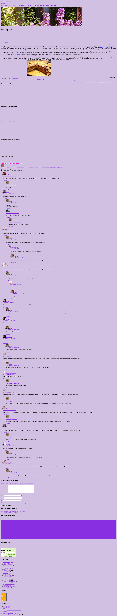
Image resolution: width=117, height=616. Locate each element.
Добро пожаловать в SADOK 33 (13, 610)
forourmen (8, 337)
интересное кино (7, 570)
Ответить (5, 180)
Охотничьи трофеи (7, 576)
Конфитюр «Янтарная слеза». (75, 80)
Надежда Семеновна (11, 373)
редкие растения (7, 582)
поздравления (6, 577)
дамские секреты (7, 564)
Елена (7, 408)
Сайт (2, 500)
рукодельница (6, 585)
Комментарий (4, 493)
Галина (8, 444)
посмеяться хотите (7, 579)
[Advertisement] (58, 94)
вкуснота (52, 167)
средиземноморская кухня (9, 586)
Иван (7, 192)
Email (2, 497)
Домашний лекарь (7, 565)
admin (8, 167)
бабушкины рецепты (33, 167)
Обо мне (5, 608)
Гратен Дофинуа (40, 79)
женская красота (7, 566)
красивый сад (6, 571)
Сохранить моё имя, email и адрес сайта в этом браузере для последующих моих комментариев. (24, 503)
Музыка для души (7, 575)
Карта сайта (6, 607)
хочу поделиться (58, 167)
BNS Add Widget (12, 614)
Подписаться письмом (8, 556)
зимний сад (6, 569)
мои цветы (5, 574)
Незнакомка (9, 229)
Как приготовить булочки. (12, 78)
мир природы (6, 573)
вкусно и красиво (46, 167)
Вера (7, 390)
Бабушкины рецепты (6, 550)
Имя (2, 495)
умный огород (6, 587)
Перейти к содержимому (6, 1)
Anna (10, 211)
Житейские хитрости (8, 568)
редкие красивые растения (9, 581)
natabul (8, 174)
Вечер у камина (6, 606)
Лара (7, 265)
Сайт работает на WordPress (12, 613)
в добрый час (6, 563)
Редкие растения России (8, 584)
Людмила (8, 355)
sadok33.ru (3, 3)
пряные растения (7, 580)
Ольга (7, 426)
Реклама (5, 611)
